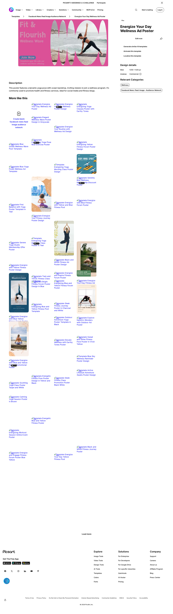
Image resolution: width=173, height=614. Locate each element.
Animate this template (132, 51)
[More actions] (47, 106)
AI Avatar (121, 577)
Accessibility (143, 598)
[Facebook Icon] (5, 571)
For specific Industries (126, 569)
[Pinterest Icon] (38, 571)
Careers (153, 560)
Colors (96, 577)
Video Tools (98, 560)
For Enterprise (123, 556)
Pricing (121, 582)
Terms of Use (29, 598)
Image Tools (98, 556)
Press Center (155, 577)
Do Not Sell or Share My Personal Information (64, 598)
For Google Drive (124, 565)
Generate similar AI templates (135, 46)
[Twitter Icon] (11, 571)
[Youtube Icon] (31, 571)
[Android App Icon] (16, 564)
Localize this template (132, 56)
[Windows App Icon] (26, 564)
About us (153, 565)
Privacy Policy (41, 598)
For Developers (124, 560)
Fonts (96, 582)
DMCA (121, 598)
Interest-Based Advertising (90, 598)
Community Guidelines (109, 598)
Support (153, 556)
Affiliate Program (156, 569)
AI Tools (97, 569)
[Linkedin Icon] (25, 571)
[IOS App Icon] (7, 564)
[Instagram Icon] (18, 571)
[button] (19, 10)
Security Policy (132, 598)
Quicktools (122, 573)
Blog (151, 573)
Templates (98, 573)
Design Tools (99, 565)
